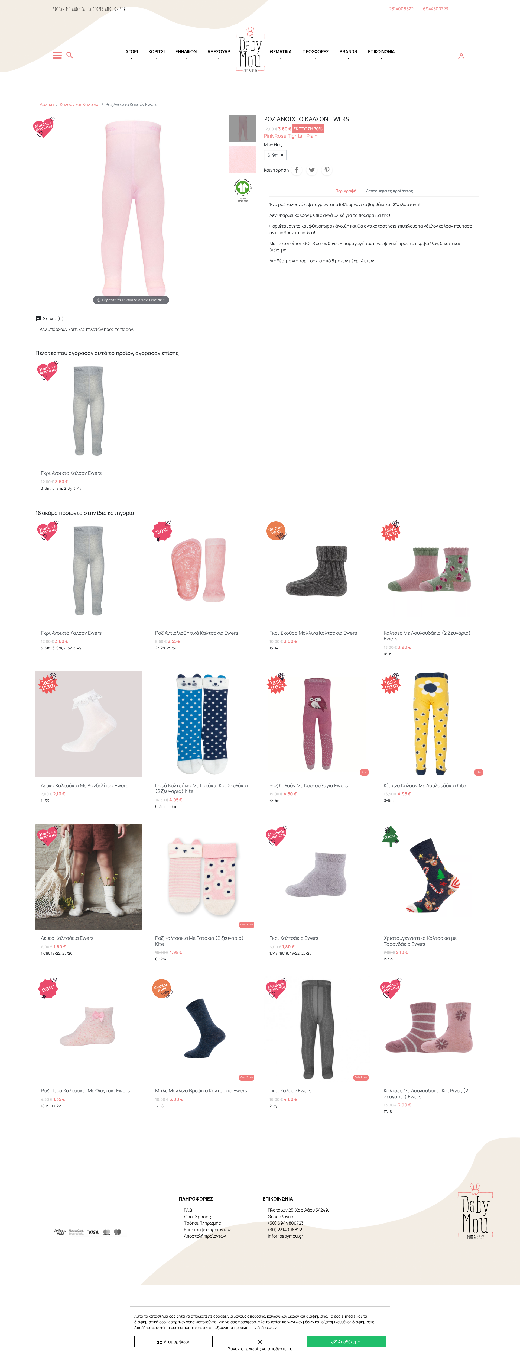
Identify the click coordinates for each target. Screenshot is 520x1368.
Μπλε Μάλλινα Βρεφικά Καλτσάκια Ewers (201, 1090)
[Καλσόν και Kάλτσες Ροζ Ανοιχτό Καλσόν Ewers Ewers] (242, 160)
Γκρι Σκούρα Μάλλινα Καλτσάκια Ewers (313, 633)
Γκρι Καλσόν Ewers (290, 1090)
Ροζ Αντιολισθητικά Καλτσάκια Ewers (196, 633)
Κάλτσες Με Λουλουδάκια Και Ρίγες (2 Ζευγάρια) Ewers (426, 1093)
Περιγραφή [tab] (346, 190)
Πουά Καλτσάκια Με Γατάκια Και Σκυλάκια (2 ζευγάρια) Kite (201, 788)
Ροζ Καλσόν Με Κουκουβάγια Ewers (308, 785)
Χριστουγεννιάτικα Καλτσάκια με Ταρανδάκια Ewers (420, 941)
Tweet (311, 169)
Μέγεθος (273, 144)
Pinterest (326, 169)
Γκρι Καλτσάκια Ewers (293, 938)
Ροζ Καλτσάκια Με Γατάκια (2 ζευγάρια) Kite (199, 941)
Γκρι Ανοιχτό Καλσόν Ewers (71, 473)
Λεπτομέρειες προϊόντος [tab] (389, 190)
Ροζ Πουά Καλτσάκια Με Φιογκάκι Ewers (85, 1090)
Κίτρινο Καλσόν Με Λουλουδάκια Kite (425, 785)
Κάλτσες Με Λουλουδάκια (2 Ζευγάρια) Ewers (427, 636)
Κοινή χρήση (296, 169)
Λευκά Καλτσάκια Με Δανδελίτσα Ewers (84, 785)
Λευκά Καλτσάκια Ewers (67, 938)
